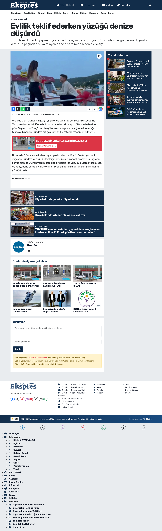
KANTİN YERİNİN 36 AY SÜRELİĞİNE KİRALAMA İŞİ (26, 284)
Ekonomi (93, 13)
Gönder (18, 349)
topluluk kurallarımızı (38, 358)
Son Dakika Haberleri (71, 404)
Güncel (41, 13)
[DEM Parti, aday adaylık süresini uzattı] (87, 298)
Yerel (16, 469)
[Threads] (41, 399)
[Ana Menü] (150, 13)
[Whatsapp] (45, 399)
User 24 (17, 115)
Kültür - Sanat (61, 13)
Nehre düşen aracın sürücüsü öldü (22, 310)
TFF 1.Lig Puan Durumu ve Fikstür (31, 517)
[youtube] (83, 427)
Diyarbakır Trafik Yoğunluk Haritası (32, 514)
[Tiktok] (36, 399)
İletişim (100, 393)
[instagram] (63, 427)
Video (109, 5)
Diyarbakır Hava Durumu (72, 387)
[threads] (144, 427)
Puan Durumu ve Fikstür (72, 398)
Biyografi (14, 488)
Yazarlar (125, 5)
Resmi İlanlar (107, 13)
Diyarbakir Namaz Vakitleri (73, 390)
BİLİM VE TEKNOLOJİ (24, 440)
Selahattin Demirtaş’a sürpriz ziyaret (54, 310)
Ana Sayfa (14, 433)
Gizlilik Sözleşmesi (133, 390)
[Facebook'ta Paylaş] (13, 109)
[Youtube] (31, 399)
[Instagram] (27, 399)
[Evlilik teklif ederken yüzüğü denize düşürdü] (57, 78)
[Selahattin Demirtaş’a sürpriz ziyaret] (57, 298)
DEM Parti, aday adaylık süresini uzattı (84, 310)
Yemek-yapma (21, 466)
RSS (16, 419)
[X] (17, 399)
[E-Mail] (29, 251)
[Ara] (150, 5)
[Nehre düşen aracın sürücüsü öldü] (27, 298)
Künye (128, 393)
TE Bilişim (147, 419)
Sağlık (75, 13)
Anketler (13, 491)
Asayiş (99, 387)
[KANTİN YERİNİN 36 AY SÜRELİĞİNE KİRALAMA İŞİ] (27, 273)
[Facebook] (13, 399)
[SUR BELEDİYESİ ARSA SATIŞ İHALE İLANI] (57, 273)
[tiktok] (124, 427)
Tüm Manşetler (68, 401)
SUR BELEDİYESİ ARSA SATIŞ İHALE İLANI (54, 284)
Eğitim (83, 13)
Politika (100, 390)
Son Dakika (29, 13)
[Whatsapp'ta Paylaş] (23, 109)
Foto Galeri (90, 5)
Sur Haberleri (19, 19)
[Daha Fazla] (27, 109)
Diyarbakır (16, 13)
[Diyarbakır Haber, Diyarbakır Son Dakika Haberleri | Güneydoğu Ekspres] (24, 5)
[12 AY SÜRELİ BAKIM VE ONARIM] (87, 273)
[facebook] (22, 427)
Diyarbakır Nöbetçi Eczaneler (74, 384)
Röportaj (14, 485)
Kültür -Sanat (20, 453)
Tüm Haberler (68, 5)
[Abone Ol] (100, 109)
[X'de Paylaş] (18, 109)
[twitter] (42, 427)
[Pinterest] (22, 399)
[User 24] (19, 246)
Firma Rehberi (16, 482)
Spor (49, 13)
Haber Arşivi (67, 407)
